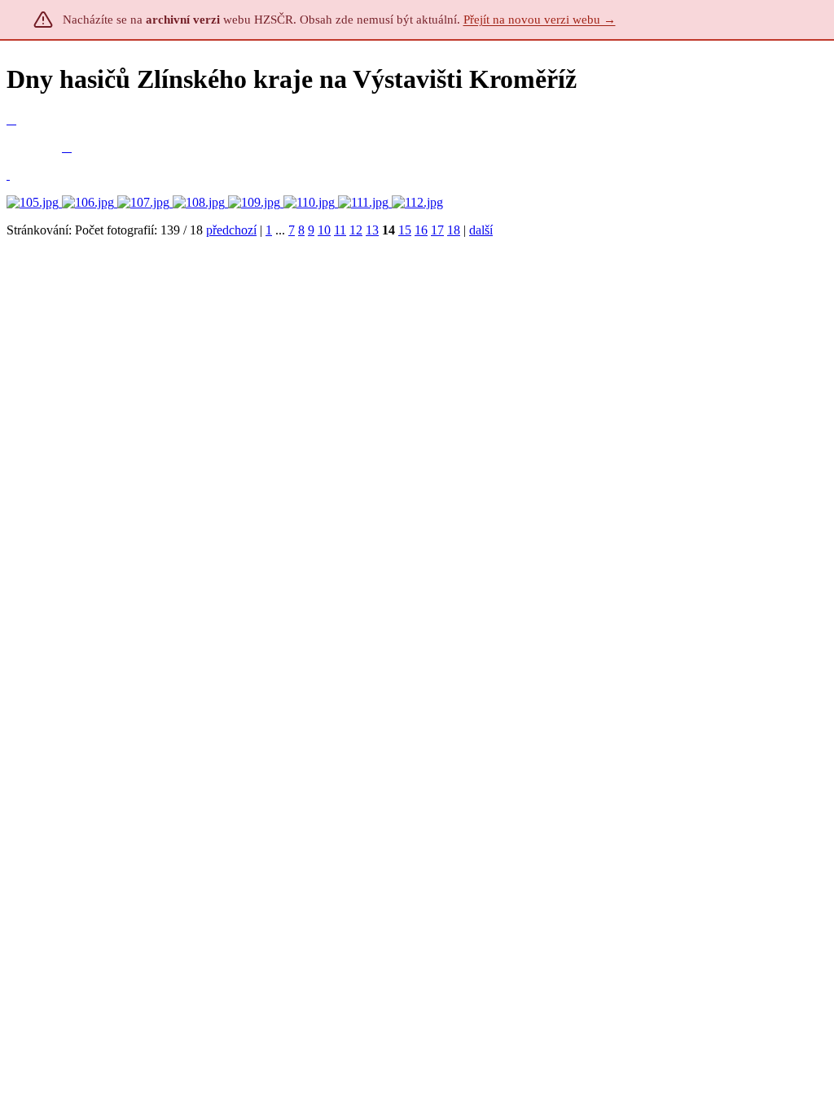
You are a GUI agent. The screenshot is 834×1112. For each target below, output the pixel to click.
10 (324, 230)
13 (372, 230)
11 (340, 230)
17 (437, 230)
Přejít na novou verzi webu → (539, 19)
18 (453, 230)
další (481, 230)
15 (404, 230)
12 (355, 230)
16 (421, 230)
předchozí (231, 230)
